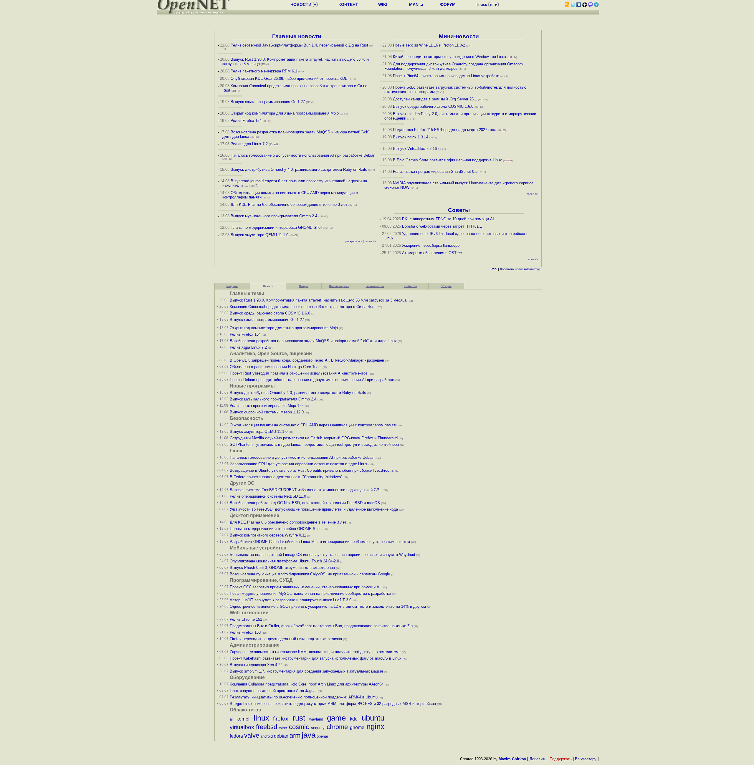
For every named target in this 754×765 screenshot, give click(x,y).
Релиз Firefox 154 (246, 120)
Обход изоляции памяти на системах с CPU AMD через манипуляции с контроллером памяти (313, 425)
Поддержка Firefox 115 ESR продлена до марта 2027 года (445, 130)
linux (261, 718)
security (318, 728)
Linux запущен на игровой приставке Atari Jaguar (273, 690)
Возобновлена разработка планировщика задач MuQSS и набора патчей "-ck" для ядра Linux (313, 341)
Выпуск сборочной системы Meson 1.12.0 (267, 412)
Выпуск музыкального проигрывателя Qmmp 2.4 (274, 216)
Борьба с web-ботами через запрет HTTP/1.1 (442, 226)
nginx (375, 726)
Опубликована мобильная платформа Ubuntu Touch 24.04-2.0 (284, 561)
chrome (337, 727)
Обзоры (446, 286)
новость (521, 269)
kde (354, 718)
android (266, 736)
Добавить (507, 269)
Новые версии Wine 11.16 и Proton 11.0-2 (429, 45)
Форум (303, 286)
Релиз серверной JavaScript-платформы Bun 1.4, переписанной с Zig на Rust (299, 45)
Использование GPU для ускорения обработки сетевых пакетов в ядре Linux (298, 464)
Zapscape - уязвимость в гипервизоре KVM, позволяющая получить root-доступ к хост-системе (315, 652)
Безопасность (375, 286)
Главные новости (296, 36)
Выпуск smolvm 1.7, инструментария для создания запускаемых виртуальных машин (306, 671)
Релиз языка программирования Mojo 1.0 (266, 405)
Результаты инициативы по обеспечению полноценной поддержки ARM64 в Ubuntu (304, 697)
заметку (534, 269)
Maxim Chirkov (512, 759)
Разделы (232, 286)
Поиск (481, 4)
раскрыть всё (353, 241)
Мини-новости (459, 36)
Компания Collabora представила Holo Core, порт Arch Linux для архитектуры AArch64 (306, 684)
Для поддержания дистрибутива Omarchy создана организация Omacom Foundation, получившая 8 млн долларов (453, 66)
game (336, 718)
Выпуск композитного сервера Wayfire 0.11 (268, 535)
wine (283, 728)
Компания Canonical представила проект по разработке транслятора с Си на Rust (303, 306)
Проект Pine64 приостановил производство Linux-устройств (446, 76)
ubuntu (373, 718)
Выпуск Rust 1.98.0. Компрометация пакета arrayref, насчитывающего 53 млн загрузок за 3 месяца (318, 300)
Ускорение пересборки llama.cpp (430, 245)
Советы (459, 210)
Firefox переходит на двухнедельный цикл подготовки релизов (286, 639)
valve (251, 735)
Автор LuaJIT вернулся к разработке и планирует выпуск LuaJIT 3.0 (290, 600)
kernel (243, 718)
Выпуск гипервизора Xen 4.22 (256, 665)
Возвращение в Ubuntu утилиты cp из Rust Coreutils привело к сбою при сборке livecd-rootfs (312, 470)
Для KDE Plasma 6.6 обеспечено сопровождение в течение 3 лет (289, 204)
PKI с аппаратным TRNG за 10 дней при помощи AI (448, 219)
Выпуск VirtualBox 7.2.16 (415, 148)
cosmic (299, 727)
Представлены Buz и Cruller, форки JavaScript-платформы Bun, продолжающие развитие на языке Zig (321, 626)
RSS (494, 269)
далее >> (370, 241)
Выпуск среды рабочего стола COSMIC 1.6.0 (433, 106)
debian (281, 735)
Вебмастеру (585, 759)
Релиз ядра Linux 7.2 (249, 144)
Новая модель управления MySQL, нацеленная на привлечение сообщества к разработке (310, 593)
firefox (280, 719)
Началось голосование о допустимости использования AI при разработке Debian (303, 155)
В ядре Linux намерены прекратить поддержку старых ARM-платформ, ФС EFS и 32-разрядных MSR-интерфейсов (333, 703)
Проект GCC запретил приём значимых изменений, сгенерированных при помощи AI (305, 587)
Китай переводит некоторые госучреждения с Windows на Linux (449, 56)
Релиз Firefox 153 (245, 632)
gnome (357, 727)
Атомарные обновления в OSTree (432, 253)
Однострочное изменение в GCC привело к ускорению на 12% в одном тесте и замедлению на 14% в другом (328, 606)
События (410, 286)
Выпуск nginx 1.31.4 (410, 137)
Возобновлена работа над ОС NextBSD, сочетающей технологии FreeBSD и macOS (305, 503)
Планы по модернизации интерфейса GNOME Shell (276, 227)
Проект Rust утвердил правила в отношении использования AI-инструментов (299, 373)
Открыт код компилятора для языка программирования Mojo (285, 113)
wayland (316, 719)
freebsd (266, 727)
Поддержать (561, 759)
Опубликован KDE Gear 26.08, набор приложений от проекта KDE (290, 78)
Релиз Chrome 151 (246, 619)
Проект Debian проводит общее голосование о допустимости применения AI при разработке (312, 379)
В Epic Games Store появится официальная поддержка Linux (447, 160)
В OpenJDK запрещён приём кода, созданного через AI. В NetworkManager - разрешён (307, 360)
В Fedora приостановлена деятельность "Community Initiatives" (286, 477)
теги (493, 4)
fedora (236, 735)
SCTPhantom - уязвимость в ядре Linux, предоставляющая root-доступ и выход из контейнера (314, 444)
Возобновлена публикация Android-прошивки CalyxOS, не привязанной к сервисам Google (310, 574)
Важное (268, 286)
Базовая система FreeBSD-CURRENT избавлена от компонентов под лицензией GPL (305, 490)
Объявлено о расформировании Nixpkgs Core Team (276, 367)
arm (295, 735)
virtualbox (242, 727)
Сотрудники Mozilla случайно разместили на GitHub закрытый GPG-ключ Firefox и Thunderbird (314, 438)
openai (322, 736)
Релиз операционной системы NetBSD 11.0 (268, 496)
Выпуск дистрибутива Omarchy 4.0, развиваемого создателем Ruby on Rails (299, 169)
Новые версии (339, 286)
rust (298, 718)
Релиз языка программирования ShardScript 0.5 (435, 171)
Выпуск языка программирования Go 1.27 (268, 102)
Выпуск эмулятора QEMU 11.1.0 (259, 235)
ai (231, 719)
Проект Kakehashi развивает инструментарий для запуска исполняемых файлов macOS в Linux (315, 658)
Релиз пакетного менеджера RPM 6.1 (264, 71)
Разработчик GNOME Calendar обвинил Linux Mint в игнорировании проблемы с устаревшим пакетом (320, 541)
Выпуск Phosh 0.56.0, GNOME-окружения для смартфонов (283, 567)
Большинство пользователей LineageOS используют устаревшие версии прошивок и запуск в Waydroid (322, 554)
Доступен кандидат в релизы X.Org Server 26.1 (435, 99)
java (308, 735)
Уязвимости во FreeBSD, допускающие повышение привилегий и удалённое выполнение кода (314, 509)
